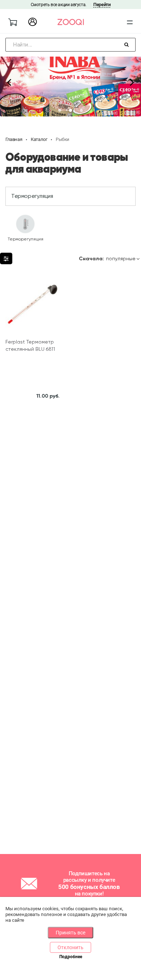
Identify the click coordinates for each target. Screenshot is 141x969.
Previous (9, 82)
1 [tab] (59, 110)
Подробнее (70, 956)
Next (132, 82)
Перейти (101, 4)
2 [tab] (70, 110)
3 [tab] (81, 110)
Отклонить (70, 947)
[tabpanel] (70, 81)
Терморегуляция (32, 196)
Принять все (70, 932)
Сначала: (91, 258)
